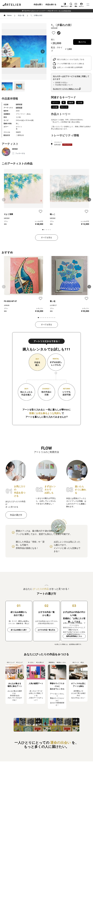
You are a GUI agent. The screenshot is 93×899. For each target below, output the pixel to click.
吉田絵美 (6, 305)
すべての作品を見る (65, 11)
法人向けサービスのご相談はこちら (65, 89)
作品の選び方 (16, 515)
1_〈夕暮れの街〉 (37, 15)
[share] (58, 33)
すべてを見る (46, 237)
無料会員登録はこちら (74, 636)
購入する (82, 42)
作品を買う (38, 4)
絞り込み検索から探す (19, 630)
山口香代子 (53, 305)
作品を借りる (50, 4)
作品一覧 (21, 15)
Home (9, 15)
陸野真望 (19, 108)
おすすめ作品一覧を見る (46, 630)
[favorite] (53, 33)
